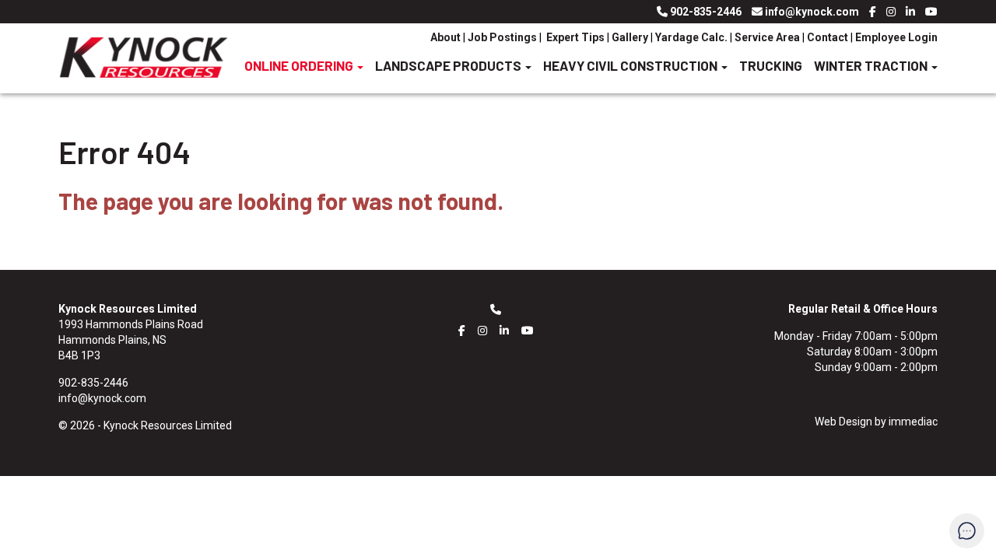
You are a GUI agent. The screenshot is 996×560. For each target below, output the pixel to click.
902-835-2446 (706, 11)
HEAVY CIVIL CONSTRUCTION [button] (631, 65)
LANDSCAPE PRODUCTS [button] (449, 65)
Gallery (630, 37)
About (446, 37)
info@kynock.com (812, 11)
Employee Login (896, 37)
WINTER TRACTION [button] (872, 65)
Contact (827, 37)
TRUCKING (770, 65)
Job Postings (502, 37)
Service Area (767, 37)
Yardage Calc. (691, 37)
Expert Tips (574, 37)
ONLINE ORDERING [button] (300, 65)
